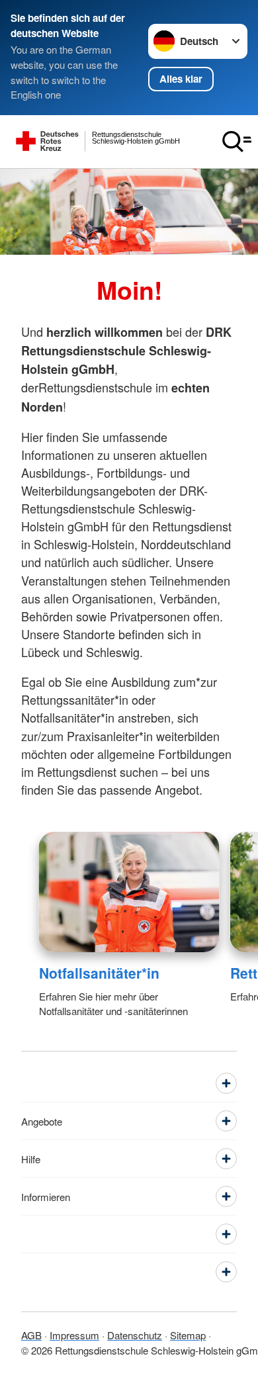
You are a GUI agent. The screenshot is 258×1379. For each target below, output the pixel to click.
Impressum (74, 1335)
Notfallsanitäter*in (99, 973)
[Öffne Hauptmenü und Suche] (237, 141)
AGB (31, 1335)
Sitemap (188, 1335)
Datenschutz (134, 1335)
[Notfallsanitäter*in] (129, 892)
